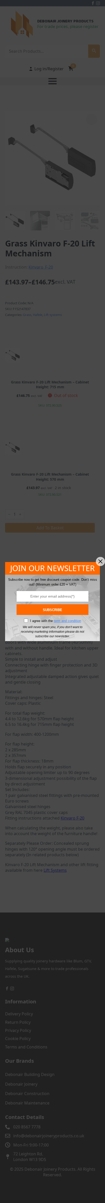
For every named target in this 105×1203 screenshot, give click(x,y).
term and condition (67, 621)
